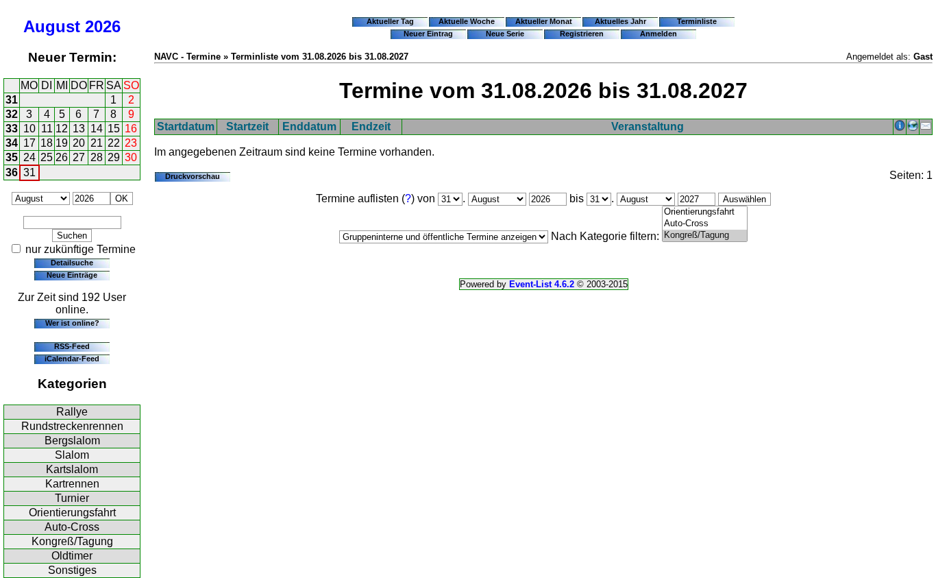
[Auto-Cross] (705, 224)
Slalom (72, 455)
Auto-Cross (72, 527)
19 (62, 143)
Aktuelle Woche (467, 21)
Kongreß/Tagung (72, 541)
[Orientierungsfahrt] (705, 212)
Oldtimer (72, 556)
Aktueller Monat (543, 21)
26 (62, 157)
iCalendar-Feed (72, 358)
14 (96, 128)
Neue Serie (505, 33)
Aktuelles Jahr (620, 21)
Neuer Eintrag (428, 33)
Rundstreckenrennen (72, 426)
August (51, 26)
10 (29, 128)
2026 (103, 26)
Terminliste (697, 21)
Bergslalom (72, 440)
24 (29, 157)
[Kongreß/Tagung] (705, 235)
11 (47, 128)
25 (46, 157)
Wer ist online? (72, 323)
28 (96, 157)
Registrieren (582, 33)
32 (11, 114)
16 (131, 128)
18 (46, 143)
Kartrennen (72, 484)
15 (114, 128)
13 (79, 128)
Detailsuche (72, 262)
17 (29, 143)
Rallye (72, 412)
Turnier (72, 498)
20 (79, 143)
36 (11, 172)
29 (114, 157)
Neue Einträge (72, 275)
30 (131, 157)
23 (131, 143)
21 (96, 143)
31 (11, 100)
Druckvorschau (192, 176)
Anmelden (658, 33)
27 (79, 157)
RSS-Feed (72, 346)
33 (11, 128)
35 (11, 157)
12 (62, 128)
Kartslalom (72, 469)
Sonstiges (72, 570)
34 (11, 143)
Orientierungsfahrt (72, 512)
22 (114, 143)
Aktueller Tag (390, 21)
